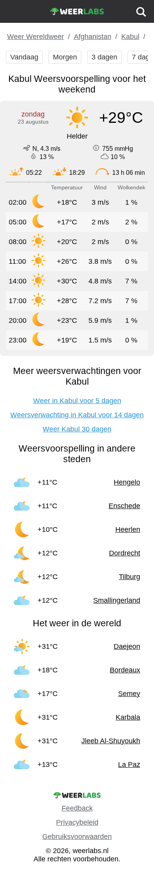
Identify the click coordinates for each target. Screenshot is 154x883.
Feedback (77, 808)
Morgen (65, 57)
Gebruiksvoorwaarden (77, 836)
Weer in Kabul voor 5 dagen (77, 401)
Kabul (130, 37)
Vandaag (24, 57)
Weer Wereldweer (35, 37)
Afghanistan (92, 37)
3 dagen (104, 57)
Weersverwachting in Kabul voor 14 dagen (77, 415)
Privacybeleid (77, 822)
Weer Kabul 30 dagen (77, 429)
